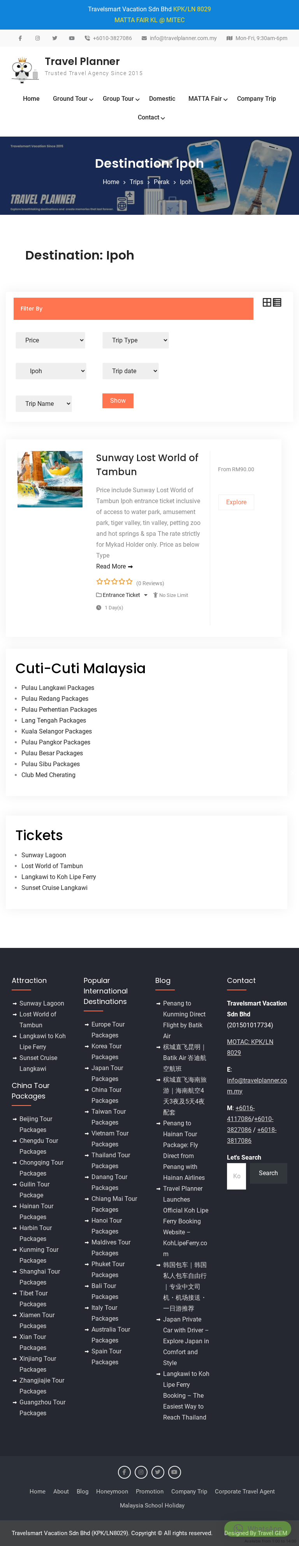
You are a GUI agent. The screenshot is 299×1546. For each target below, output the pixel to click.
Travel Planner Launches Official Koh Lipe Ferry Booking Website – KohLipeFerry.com (185, 1221)
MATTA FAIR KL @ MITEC (149, 20)
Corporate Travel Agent (245, 1491)
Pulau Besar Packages (52, 753)
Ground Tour (70, 98)
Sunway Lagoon (43, 855)
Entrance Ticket (122, 595)
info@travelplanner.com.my (183, 38)
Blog (82, 1491)
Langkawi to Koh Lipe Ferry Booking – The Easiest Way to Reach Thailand (186, 1395)
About (61, 1491)
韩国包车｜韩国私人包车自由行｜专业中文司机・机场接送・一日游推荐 (185, 1286)
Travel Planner (82, 61)
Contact (148, 117)
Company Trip (256, 98)
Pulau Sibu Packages (50, 764)
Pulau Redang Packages (54, 698)
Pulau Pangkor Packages (55, 742)
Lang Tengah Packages (53, 720)
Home (31, 98)
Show (118, 400)
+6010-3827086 (112, 38)
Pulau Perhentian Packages (59, 709)
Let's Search (244, 1157)
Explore (236, 502)
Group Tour (118, 98)
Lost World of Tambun (52, 866)
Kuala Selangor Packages (56, 731)
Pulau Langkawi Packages (57, 687)
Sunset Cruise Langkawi (54, 887)
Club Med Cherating (48, 775)
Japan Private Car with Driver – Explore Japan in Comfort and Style (186, 1341)
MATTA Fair (205, 98)
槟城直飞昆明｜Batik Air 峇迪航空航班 (185, 1057)
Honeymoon (112, 1491)
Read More (111, 566)
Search (268, 1173)
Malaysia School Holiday (152, 1505)
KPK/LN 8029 (192, 9)
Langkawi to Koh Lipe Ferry (58, 877)
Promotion (150, 1491)
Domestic (162, 98)
